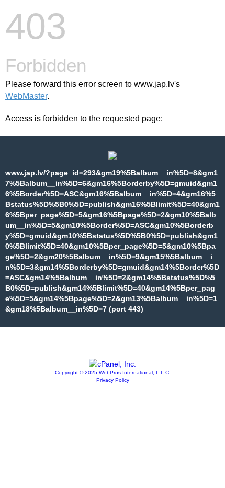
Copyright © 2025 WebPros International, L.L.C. (113, 372)
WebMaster (26, 96)
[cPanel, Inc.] (112, 364)
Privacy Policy (112, 380)
